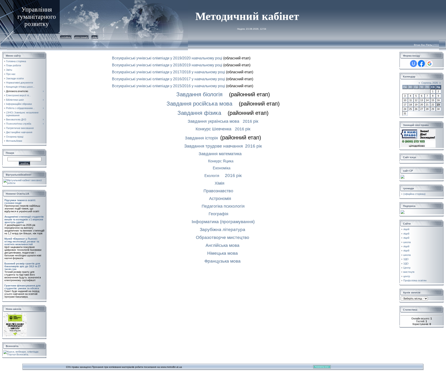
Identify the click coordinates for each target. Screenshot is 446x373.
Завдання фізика (199, 113)
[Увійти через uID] (413, 63)
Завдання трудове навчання (213, 146)
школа (407, 242)
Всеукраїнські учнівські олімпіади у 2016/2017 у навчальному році (168, 79)
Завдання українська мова (213, 121)
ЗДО (406, 259)
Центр (406, 267)
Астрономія (220, 198)
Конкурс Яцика (220, 161)
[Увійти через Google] (429, 63)
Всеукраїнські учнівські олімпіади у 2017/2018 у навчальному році (168, 72)
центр (406, 276)
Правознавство (218, 191)
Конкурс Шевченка (213, 129)
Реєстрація (81, 36)
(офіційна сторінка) (414, 194)
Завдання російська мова (199, 103)
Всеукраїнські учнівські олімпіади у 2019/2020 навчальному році (167, 58)
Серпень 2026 (429, 82)
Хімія (219, 183)
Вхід (94, 36)
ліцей (406, 229)
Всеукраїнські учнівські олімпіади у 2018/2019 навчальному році (167, 65)
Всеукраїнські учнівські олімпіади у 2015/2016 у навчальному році (168, 86)
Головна (65, 36)
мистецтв (408, 271)
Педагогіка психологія (223, 206)
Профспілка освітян (414, 280)
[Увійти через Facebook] (421, 63)
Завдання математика (220, 153)
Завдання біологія (199, 94)
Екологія (211, 176)
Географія (218, 214)
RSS (436, 45)
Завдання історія (201, 138)
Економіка (221, 168)
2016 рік (250, 121)
